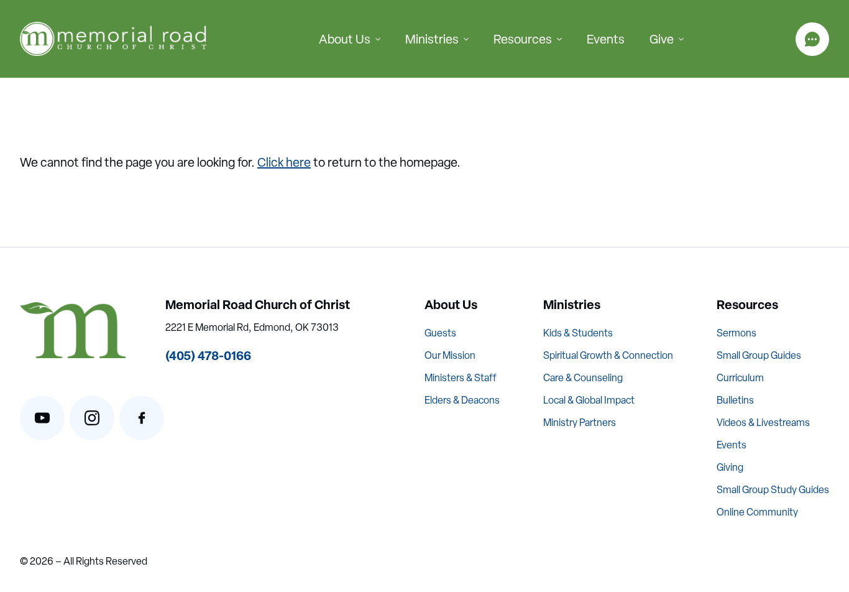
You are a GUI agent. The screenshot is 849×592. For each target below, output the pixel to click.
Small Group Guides (759, 355)
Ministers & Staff (460, 377)
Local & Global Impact (589, 400)
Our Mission (449, 355)
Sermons (736, 333)
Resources (522, 39)
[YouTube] (42, 417)
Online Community (757, 512)
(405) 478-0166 (208, 355)
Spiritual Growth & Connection (608, 355)
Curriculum (740, 377)
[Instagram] (92, 417)
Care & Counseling (583, 377)
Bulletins (735, 400)
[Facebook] (141, 417)
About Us (344, 39)
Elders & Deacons (462, 400)
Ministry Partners (579, 422)
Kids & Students (578, 333)
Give (661, 39)
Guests (440, 333)
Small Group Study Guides (773, 489)
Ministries (432, 39)
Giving (730, 467)
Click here (284, 162)
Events (606, 39)
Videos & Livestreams (763, 422)
